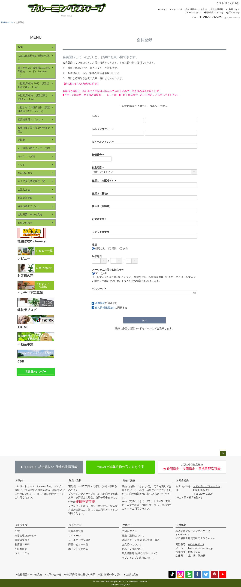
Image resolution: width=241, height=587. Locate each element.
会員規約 (100, 303)
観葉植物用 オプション (30, 119)
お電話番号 (99, 219)
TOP (20, 47)
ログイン (163, 9)
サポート (127, 524)
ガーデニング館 (26, 156)
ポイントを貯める (78, 548)
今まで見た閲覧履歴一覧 (31, 181)
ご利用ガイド (233, 9)
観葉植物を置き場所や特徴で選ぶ (34, 129)
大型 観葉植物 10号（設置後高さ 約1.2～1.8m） (33, 85)
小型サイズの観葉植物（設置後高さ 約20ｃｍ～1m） (34, 109)
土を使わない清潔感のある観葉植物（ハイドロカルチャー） (34, 71)
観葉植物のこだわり (29, 206)
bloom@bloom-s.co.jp (200, 548)
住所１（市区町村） (104, 180)
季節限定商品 (25, 173)
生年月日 (97, 256)
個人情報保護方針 (105, 307)
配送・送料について (133, 535)
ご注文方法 (24, 189)
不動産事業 (21, 548)
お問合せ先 (182, 480)
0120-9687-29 (201, 490)
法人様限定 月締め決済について (139, 553)
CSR (17, 531)
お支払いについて (132, 544)
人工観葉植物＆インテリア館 (34, 148)
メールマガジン (193, 12)
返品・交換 (129, 480)
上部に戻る (132, 574)
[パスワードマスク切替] (194, 293)
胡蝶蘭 (21, 139)
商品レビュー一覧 (78, 544)
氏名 (96, 116)
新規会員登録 (216, 9)
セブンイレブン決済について (138, 557)
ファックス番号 (100, 232)
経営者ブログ (22, 540)
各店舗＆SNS (22, 544)
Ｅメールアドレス (103, 141)
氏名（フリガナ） (103, 129)
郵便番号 (98, 154)
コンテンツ (21, 524)
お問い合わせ (233, 12)
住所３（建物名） (102, 206)
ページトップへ (223, 453)
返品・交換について (133, 548)
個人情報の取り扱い (110, 574)
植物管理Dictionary (214, 12)
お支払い (20, 480)
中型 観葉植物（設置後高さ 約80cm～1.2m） (33, 97)
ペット (21, 164)
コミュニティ (22, 553)
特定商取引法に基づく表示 (80, 574)
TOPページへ (7, 22)
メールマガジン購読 (79, 540)
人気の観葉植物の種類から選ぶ (34, 57)
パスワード (99, 288)
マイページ (176, 9)
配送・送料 (75, 480)
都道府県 (98, 167)
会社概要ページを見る (196, 9)
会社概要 (181, 524)
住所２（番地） (100, 193)
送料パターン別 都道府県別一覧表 (141, 540)
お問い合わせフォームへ (206, 486)
